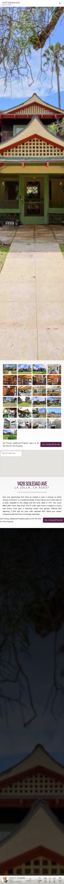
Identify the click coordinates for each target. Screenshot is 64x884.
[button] (59, 3)
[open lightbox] (32, 183)
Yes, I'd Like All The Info (51, 444)
